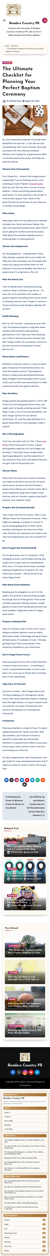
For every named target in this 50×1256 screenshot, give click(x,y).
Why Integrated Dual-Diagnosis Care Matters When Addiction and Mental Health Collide (24, 1006)
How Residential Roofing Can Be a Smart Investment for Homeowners (22, 1163)
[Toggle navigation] (4, 20)
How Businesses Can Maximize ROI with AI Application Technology (22, 1169)
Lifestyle (13, 973)
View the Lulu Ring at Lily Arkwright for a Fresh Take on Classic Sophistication (23, 979)
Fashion (6, 1250)
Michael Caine (15, 101)
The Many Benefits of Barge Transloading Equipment (21, 1203)
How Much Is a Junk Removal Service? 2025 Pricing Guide (22, 1187)
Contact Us (7, 1117)
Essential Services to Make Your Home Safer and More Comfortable (21, 1208)
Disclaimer (7, 1125)
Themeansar (24, 1085)
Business (7, 63)
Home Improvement (10, 1233)
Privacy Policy (8, 1121)
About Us (7, 1112)
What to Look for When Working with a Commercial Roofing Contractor (24, 849)
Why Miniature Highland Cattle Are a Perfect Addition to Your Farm (25, 953)
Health (12, 999)
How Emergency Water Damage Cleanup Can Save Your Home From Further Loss (24, 1192)
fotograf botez (36, 184)
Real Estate (7, 1246)
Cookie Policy (8, 1129)
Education (7, 1242)
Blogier (38, 1082)
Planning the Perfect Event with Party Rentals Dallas (20, 1158)
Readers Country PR (24, 23)
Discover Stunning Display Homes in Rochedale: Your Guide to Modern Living (24, 1198)
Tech (5, 1229)
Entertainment (15, 1026)
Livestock (13, 946)
